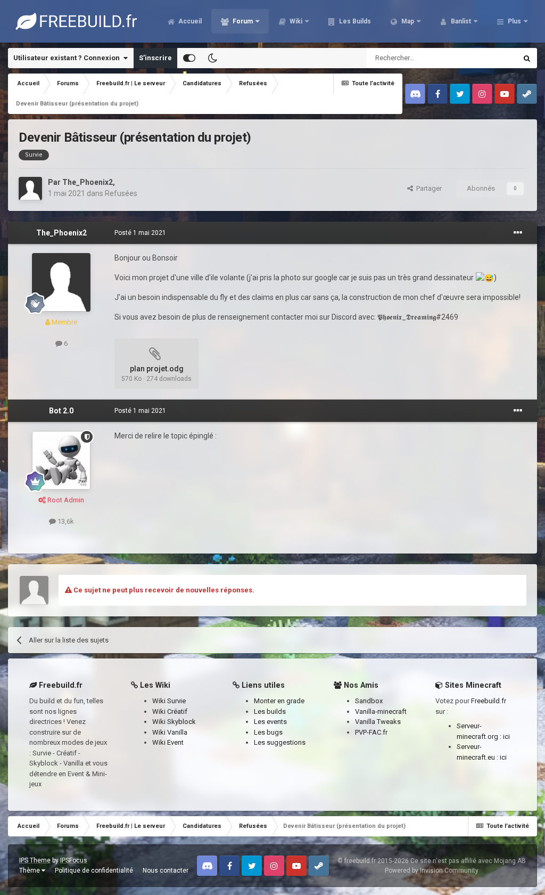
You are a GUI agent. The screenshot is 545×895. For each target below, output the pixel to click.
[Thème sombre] (212, 58)
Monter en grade (279, 701)
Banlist (460, 21)
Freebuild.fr (488, 701)
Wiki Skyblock (174, 722)
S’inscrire (155, 58)
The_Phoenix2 (87, 182)
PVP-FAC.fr (371, 732)
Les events (270, 722)
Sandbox (369, 701)
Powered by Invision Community (431, 870)
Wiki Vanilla (169, 732)
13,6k (65, 521)
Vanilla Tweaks (378, 722)
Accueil (189, 21)
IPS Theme (35, 860)
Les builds (270, 711)
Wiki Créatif (169, 711)
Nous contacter (165, 870)
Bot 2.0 (61, 410)
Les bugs (268, 732)
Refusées (121, 193)
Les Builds (354, 21)
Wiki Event (168, 742)
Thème (30, 870)
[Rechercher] (527, 58)
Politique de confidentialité (94, 870)
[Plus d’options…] (518, 232)
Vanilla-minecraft (381, 711)
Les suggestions (279, 742)
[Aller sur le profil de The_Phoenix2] (30, 188)
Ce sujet (490, 58)
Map (407, 21)
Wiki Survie (169, 701)
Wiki (295, 21)
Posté (140, 233)
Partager (427, 188)
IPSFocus (73, 860)
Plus (514, 21)
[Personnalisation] (189, 58)
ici (506, 737)
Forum (242, 21)
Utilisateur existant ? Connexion (68, 58)
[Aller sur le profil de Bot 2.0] (61, 460)
